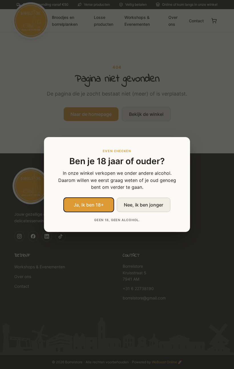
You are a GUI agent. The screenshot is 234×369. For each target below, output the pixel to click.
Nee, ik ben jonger (143, 205)
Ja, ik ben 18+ (89, 205)
